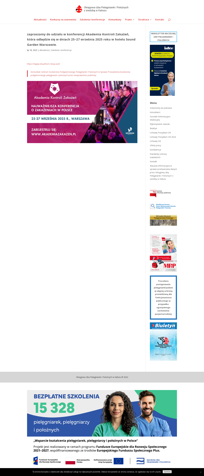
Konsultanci (155, 112)
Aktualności (40, 20)
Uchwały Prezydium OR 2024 (163, 137)
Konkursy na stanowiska (63, 20)
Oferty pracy (155, 145)
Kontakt (159, 20)
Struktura (143, 20)
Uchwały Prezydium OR (160, 132)
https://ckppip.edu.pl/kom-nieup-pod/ (43, 64)
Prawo (128, 20)
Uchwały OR (155, 141)
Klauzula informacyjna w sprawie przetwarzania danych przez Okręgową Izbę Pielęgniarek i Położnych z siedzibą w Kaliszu (163, 172)
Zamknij (167, 472)
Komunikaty (115, 20)
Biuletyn (153, 128)
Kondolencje (155, 149)
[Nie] (200, 472)
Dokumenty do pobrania (161, 108)
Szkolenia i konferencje (92, 20)
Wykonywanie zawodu (160, 124)
